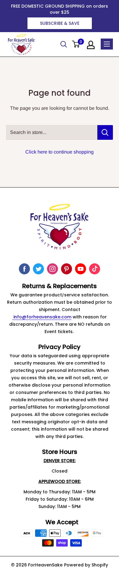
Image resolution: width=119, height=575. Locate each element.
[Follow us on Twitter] (38, 268)
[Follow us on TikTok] (94, 268)
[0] (76, 44)
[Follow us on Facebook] (24, 268)
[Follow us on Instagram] (52, 268)
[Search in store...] (105, 132)
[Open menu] (107, 44)
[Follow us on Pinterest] (66, 268)
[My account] (91, 45)
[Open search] (63, 44)
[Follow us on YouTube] (80, 268)
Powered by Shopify (86, 565)
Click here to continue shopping (59, 151)
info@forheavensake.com (41, 317)
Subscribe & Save (59, 23)
